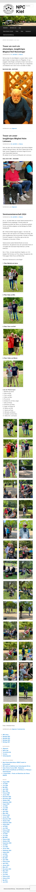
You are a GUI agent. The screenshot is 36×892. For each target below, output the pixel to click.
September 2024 (7, 822)
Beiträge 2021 (6, 742)
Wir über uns (13, 27)
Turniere (5, 754)
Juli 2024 (5, 826)
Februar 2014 (6, 878)
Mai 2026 (5, 787)
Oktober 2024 (6, 821)
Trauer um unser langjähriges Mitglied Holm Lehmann (14, 138)
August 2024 (6, 824)
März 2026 (5, 791)
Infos (22, 31)
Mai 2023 (5, 837)
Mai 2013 (5, 880)
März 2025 (5, 813)
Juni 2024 (5, 828)
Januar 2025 (6, 817)
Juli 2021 (5, 854)
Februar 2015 (6, 876)
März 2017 (5, 867)
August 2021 (6, 852)
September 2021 (7, 850)
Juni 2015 (5, 874)
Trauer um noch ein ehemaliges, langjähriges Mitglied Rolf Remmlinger (14, 49)
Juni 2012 (5, 882)
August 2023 (6, 832)
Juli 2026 (5, 783)
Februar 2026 (6, 793)
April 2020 (5, 859)
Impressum (28, 31)
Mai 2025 (5, 809)
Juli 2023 (5, 833)
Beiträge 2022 (6, 740)
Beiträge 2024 (6, 736)
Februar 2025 (6, 815)
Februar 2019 (6, 861)
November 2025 (7, 798)
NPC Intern (6, 734)
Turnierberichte (21, 729)
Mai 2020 (5, 858)
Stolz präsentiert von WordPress (24, 889)
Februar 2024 (6, 830)
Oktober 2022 (6, 841)
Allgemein (14, 128)
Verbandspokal (7, 756)
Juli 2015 (5, 872)
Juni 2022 (5, 846)
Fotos (17, 31)
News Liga (5, 750)
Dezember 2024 (7, 819)
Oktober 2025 (6, 800)
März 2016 (5, 871)
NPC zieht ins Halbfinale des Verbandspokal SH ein (16, 766)
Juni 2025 (5, 808)
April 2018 (5, 863)
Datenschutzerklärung (8, 34)
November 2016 (7, 869)
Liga (20, 27)
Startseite (5, 27)
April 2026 (5, 789)
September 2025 (7, 802)
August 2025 (6, 804)
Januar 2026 (6, 795)
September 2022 (7, 843)
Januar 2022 (6, 848)
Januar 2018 (6, 865)
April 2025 (5, 811)
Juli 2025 (5, 806)
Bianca (21, 54)
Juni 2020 (5, 856)
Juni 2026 (5, 785)
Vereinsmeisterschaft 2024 (14, 214)
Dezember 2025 (7, 796)
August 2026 (6, 782)
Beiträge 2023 (6, 738)
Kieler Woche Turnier (8, 31)
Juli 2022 (5, 845)
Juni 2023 (5, 835)
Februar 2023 (6, 839)
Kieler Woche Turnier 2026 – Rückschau (13, 768)
